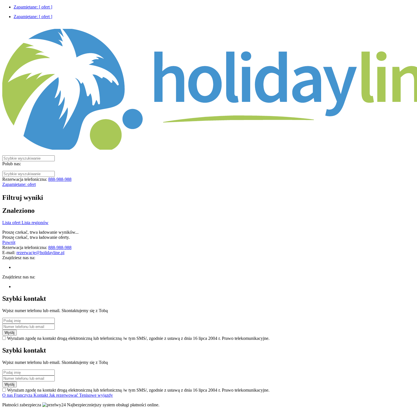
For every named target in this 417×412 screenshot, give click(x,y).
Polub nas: (11, 163)
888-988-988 (59, 179)
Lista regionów (35, 222)
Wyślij (9, 333)
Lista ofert (12, 222)
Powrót (8, 242)
